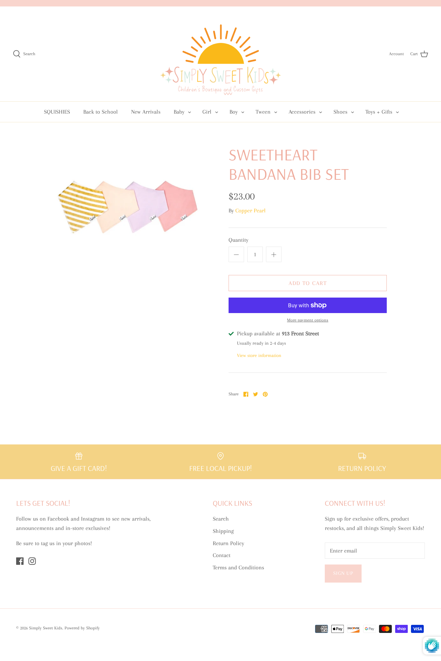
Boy (234, 111)
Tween (263, 111)
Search (221, 518)
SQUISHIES (57, 111)
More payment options (307, 320)
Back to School (100, 111)
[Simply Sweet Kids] (220, 54)
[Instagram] (32, 561)
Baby (179, 111)
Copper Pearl (250, 210)
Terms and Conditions (238, 567)
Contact (222, 555)
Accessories (302, 111)
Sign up (343, 573)
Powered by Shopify (82, 627)
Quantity (238, 240)
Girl (206, 111)
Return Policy (228, 543)
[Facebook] (20, 561)
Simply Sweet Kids (45, 627)
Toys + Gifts (378, 111)
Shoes (340, 111)
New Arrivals (145, 111)
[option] (127, 199)
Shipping (223, 531)
